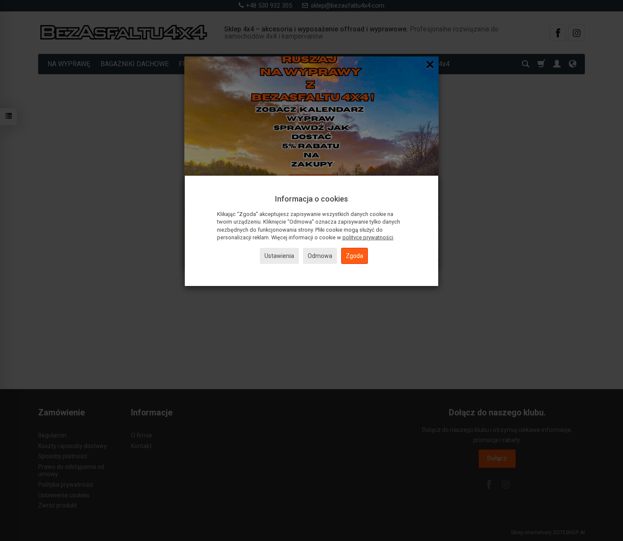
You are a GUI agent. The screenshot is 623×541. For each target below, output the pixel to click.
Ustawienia (279, 255)
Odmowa (320, 255)
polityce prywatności (367, 237)
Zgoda (354, 255)
